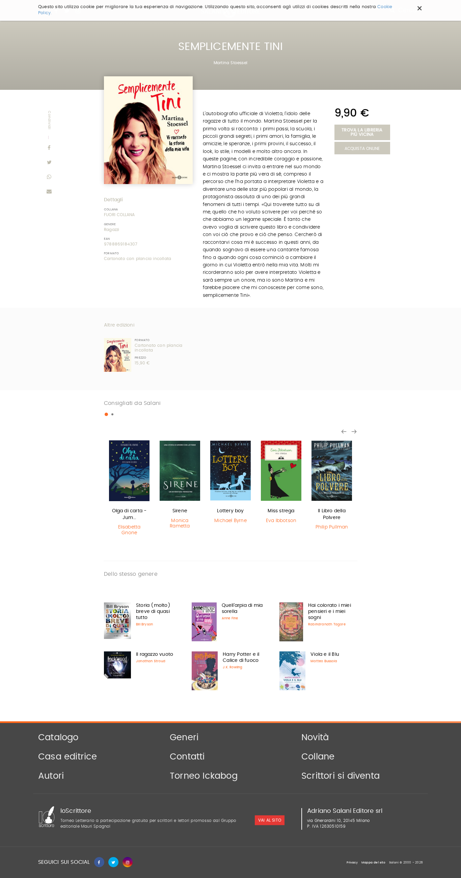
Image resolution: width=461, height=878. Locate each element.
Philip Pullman (332, 527)
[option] (129, 489)
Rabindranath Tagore (327, 624)
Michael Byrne (230, 520)
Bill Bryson (144, 624)
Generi (184, 737)
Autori (51, 776)
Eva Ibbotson (281, 520)
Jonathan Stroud (150, 661)
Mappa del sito (373, 862)
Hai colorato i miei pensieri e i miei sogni (329, 611)
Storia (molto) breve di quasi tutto (153, 611)
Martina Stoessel (230, 63)
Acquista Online (362, 149)
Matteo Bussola (323, 661)
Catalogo (58, 737)
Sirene (179, 511)
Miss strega (281, 511)
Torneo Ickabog (204, 776)
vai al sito (269, 821)
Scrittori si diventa (340, 776)
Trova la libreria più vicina (362, 132)
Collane (317, 756)
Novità (315, 737)
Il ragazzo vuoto (154, 654)
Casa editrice (67, 756)
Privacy (352, 862)
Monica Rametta (180, 523)
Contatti (187, 756)
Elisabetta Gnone (129, 530)
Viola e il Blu (324, 654)
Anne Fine (230, 618)
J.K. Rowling (232, 667)
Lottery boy (230, 511)
